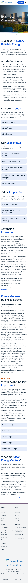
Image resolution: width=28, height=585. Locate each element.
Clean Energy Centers (19, 497)
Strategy (4, 35)
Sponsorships (4, 539)
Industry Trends (13, 35)
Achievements (4, 520)
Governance (4, 537)
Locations (3, 518)
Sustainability (4, 527)
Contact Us (20, 2)
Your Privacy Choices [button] (13, 571)
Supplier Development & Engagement (20, 530)
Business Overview (6, 510)
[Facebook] (20, 565)
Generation (17, 510)
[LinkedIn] (7, 565)
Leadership (4, 515)
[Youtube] (14, 565)
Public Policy (18, 520)
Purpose (3, 512)
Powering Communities (7, 530)
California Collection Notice (8, 573)
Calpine (16, 515)
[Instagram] (17, 565)
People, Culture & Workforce (5, 533)
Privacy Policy (17, 569)
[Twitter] (11, 565)
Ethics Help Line (21, 573)
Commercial (18, 512)
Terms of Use (9, 569)
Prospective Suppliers (20, 538)
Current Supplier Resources (19, 535)
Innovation (17, 518)
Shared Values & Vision (20, 527)
